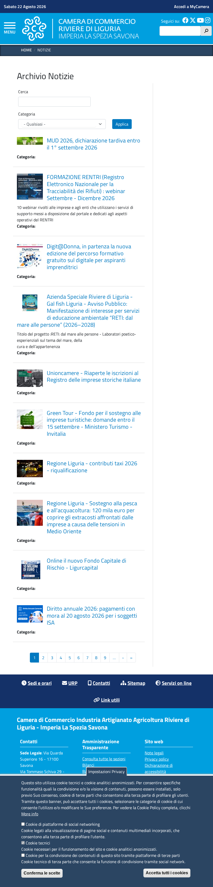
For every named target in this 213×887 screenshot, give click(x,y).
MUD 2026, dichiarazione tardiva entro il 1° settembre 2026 (93, 144)
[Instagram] (207, 21)
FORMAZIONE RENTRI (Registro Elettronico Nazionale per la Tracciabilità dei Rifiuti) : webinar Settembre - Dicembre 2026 (86, 187)
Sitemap (136, 683)
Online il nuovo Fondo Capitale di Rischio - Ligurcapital (86, 564)
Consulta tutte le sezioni (103, 759)
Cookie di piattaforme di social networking (63, 824)
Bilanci (88, 765)
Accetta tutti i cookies (167, 873)
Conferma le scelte (42, 873)
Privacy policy (157, 759)
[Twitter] (193, 21)
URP (72, 683)
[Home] (80, 28)
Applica (122, 124)
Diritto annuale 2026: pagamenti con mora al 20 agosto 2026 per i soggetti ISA (92, 615)
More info (29, 814)
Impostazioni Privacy (106, 771)
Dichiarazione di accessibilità (159, 768)
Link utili (110, 700)
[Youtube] (200, 21)
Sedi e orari (40, 683)
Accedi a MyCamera (191, 6)
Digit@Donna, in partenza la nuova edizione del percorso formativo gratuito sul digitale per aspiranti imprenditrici (89, 257)
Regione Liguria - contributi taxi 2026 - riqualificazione (92, 467)
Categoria (26, 114)
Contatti (101, 683)
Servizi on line (177, 683)
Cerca (23, 91)
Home (26, 50)
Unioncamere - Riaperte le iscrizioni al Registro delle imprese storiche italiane (94, 376)
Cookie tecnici (38, 843)
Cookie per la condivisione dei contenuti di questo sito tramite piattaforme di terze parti (103, 855)
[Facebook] (185, 21)
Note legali (154, 753)
